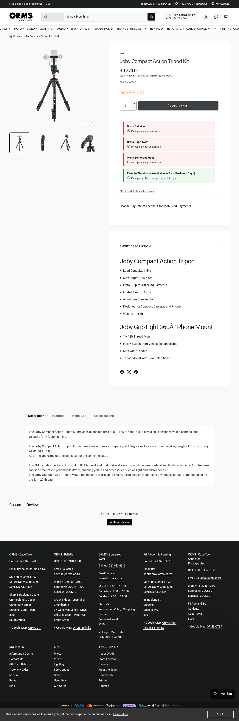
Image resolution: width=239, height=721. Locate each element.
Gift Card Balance (20, 664)
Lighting (59, 664)
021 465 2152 (206, 570)
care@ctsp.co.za (210, 578)
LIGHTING (46, 28)
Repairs (14, 675)
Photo (57, 653)
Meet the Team (108, 669)
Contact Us (16, 659)
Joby (123, 53)
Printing (103, 680)
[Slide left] (84, 123)
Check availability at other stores (137, 191)
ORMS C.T (34, 627)
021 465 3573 (27, 561)
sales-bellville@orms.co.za (67, 571)
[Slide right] (92, 123)
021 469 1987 (161, 561)
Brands (58, 675)
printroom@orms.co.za (157, 574)
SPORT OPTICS (80, 28)
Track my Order (18, 669)
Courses (104, 686)
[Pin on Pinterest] (136, 372)
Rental (13, 680)
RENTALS (156, 28)
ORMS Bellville (82, 627)
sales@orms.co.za (33, 569)
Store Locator (107, 659)
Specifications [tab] (104, 415)
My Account (223, 3)
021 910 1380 (72, 561)
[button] (225, 16)
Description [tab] (36, 415)
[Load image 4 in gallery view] (88, 142)
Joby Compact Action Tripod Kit (41, 36)
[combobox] (110, 16)
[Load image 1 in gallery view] (19, 142)
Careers (103, 664)
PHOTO (17, 28)
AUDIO (61, 28)
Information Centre (21, 653)
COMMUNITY (205, 28)
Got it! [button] (221, 714)
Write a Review (119, 522)
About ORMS (106, 653)
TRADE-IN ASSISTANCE (157, 3)
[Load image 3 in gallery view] (65, 142)
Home (16, 36)
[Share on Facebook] (122, 372)
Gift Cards (60, 686)
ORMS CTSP (214, 626)
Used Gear (60, 680)
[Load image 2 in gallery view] (42, 142)
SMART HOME (103, 28)
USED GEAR (137, 28)
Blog (12, 686)
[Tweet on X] (129, 372)
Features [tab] (58, 415)
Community (106, 675)
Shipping (140, 75)
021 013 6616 (117, 565)
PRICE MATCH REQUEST (193, 3)
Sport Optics (61, 669)
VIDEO (31, 28)
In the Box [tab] (79, 415)
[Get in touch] (216, 16)
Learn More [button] (120, 714)
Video (57, 659)
